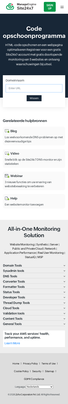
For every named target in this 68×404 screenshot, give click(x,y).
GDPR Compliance (34, 379)
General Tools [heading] (12, 324)
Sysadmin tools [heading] (13, 271)
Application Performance (20, 252)
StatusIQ (30, 257)
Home (15, 363)
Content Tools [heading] (12, 318)
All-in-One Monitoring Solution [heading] (34, 232)
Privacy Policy (30, 363)
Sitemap (49, 371)
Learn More (12, 343)
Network (50, 248)
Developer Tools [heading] (14, 297)
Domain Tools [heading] (12, 265)
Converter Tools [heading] (14, 281)
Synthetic (42, 244)
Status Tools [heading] (11, 292)
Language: (20, 387)
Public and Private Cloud (27, 248)
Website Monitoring (22, 244)
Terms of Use (49, 363)
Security (36, 371)
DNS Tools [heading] (10, 276)
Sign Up (49, 7)
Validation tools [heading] (13, 313)
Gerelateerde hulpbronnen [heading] (25, 121)
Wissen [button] (34, 98)
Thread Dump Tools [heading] (16, 303)
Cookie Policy (21, 371)
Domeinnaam (15, 80)
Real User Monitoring (51, 252)
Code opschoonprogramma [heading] (34, 32)
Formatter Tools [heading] (14, 287)
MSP (40, 257)
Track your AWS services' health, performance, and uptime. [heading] (27, 335)
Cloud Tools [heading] (11, 308)
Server (54, 244)
